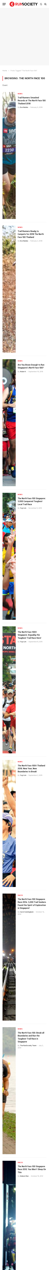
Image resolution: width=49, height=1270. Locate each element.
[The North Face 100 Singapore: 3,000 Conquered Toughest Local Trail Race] (9, 556)
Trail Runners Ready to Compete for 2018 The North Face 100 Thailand (31, 234)
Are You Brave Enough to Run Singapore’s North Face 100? (31, 366)
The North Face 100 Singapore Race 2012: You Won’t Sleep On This (32, 1169)
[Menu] (4, 4)
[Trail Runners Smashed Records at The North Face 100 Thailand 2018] (9, 155)
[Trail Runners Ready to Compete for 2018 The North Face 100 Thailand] (9, 289)
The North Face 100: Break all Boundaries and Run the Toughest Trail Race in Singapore (31, 1037)
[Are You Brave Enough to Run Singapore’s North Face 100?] (9, 422)
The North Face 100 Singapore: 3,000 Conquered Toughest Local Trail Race (32, 501)
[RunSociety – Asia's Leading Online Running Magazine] (24, 4)
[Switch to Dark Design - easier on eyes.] (41, 4)
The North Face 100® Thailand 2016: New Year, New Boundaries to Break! (31, 768)
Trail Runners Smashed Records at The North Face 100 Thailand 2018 (32, 100)
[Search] (45, 4)
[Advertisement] (24, 37)
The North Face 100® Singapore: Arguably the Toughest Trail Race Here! (29, 635)
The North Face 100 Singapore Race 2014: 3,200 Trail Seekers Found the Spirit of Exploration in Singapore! (32, 903)
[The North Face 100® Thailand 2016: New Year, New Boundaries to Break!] (9, 823)
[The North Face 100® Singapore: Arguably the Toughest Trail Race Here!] (9, 689)
